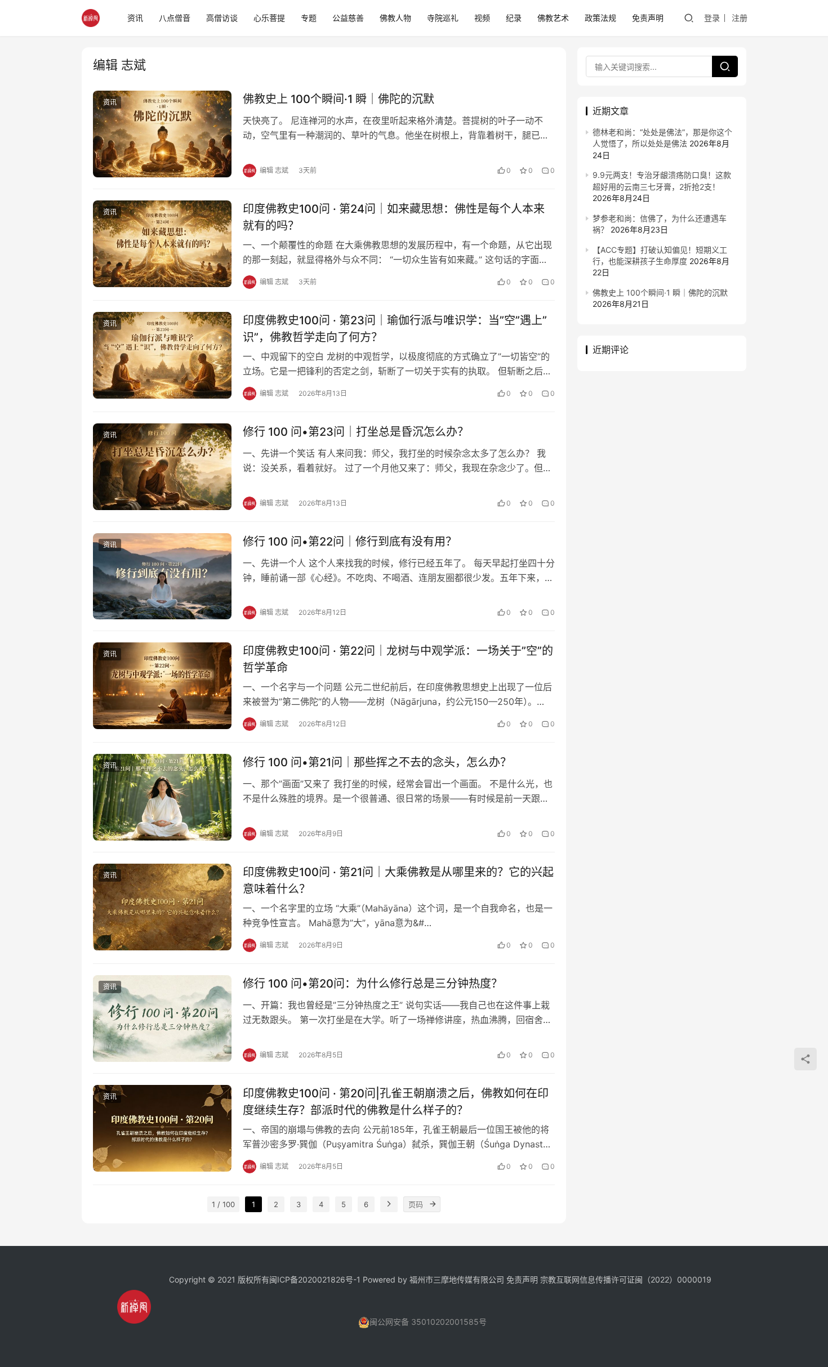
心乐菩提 (269, 18)
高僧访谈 (222, 18)
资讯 (135, 18)
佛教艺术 (553, 18)
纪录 (514, 18)
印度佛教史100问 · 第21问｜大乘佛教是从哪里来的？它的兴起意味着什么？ (398, 880)
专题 (309, 18)
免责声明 (648, 18)
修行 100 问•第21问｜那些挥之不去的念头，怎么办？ (377, 762)
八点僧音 (174, 18)
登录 (712, 18)
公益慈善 (348, 18)
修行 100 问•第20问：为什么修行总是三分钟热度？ (372, 983)
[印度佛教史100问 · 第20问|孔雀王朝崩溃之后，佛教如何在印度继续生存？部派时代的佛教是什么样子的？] (162, 1128)
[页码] (432, 1204)
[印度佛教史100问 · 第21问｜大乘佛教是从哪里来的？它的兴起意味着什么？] (162, 907)
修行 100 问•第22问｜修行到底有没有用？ (350, 541)
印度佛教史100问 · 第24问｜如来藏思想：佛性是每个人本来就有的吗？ (394, 217)
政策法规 (600, 18)
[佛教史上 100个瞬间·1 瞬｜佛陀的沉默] (162, 134)
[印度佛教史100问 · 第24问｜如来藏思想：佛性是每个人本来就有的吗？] (162, 243)
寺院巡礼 (442, 18)
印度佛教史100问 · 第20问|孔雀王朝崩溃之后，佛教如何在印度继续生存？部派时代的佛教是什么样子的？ (396, 1101)
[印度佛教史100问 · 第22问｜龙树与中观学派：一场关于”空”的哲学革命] (162, 685)
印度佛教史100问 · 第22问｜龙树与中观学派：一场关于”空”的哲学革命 (398, 659)
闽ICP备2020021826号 (311, 1279)
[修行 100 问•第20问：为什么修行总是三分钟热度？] (162, 1018)
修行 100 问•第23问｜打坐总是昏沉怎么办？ (356, 432)
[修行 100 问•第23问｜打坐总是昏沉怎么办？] (162, 466)
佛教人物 (395, 18)
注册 (739, 18)
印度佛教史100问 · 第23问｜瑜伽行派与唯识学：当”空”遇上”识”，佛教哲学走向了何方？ (395, 328)
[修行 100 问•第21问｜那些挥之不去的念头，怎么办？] (162, 797)
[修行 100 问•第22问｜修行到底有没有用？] (162, 576)
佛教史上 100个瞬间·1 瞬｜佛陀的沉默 (338, 99)
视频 (482, 18)
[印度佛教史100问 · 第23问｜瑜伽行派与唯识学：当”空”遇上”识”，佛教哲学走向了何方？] (162, 355)
